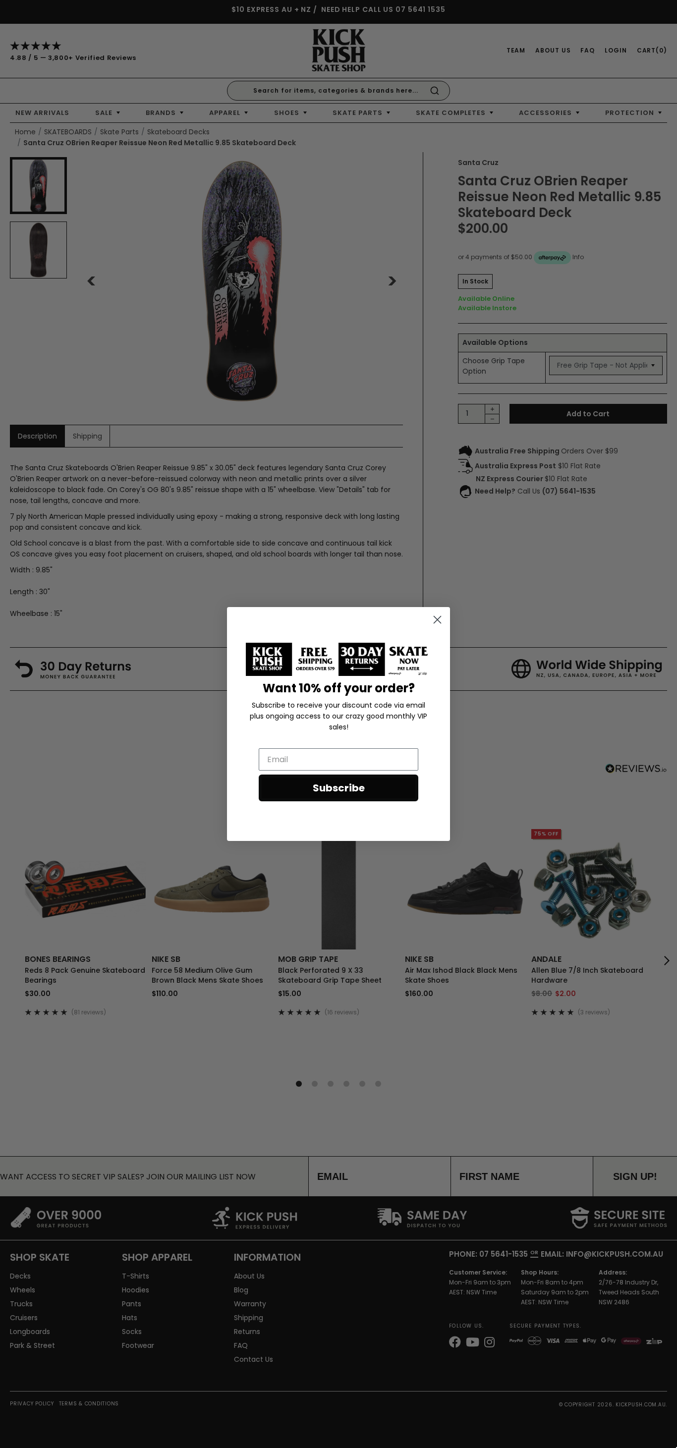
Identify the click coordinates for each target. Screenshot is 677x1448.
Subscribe (339, 788)
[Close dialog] (437, 619)
